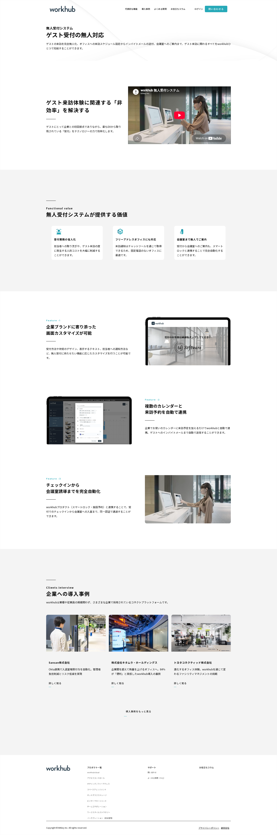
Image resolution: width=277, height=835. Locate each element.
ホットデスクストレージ (97, 795)
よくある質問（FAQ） (156, 778)
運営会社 (225, 827)
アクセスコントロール (96, 778)
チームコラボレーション (97, 806)
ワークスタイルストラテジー (98, 812)
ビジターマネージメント (97, 801)
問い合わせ (152, 772)
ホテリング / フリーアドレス (98, 783)
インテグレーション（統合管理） (100, 818)
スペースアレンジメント (96, 789)
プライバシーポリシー (208, 827)
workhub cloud (93, 772)
